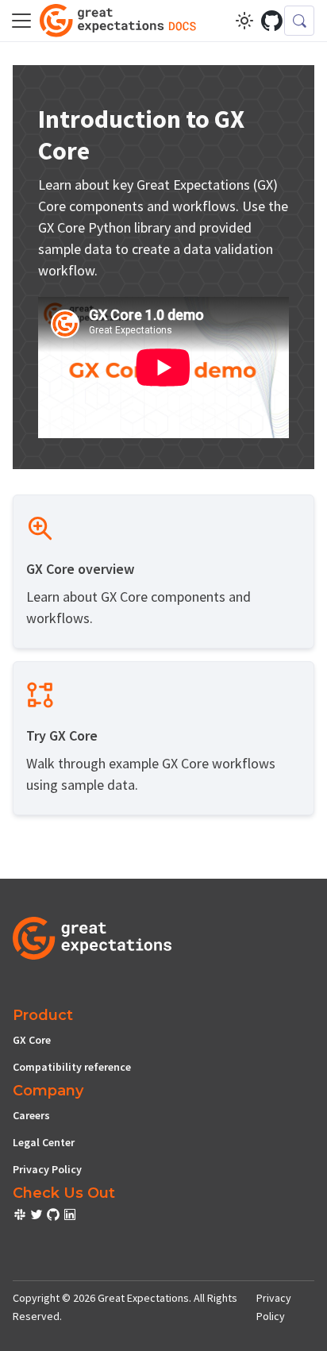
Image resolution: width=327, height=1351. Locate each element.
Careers (31, 1115)
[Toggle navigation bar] (21, 21)
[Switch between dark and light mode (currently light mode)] (244, 20)
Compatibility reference (72, 1067)
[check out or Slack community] (21, 1217)
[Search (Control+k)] (299, 21)
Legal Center (44, 1142)
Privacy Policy (47, 1169)
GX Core (32, 1040)
